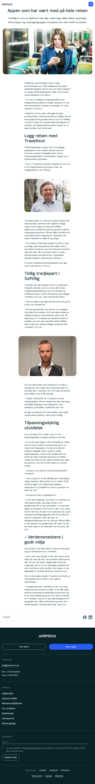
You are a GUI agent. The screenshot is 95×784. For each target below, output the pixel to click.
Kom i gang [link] (71, 647)
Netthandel (8, 713)
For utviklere (8, 708)
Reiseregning (9, 723)
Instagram (53, 770)
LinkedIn (42, 770)
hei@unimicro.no (10, 665)
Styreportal (8, 718)
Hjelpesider (7, 693)
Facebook (65, 770)
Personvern (37, 776)
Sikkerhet (59, 776)
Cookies (48, 776)
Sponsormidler (9, 698)
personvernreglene (32, 748)
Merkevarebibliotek (12, 703)
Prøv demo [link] (24, 647)
